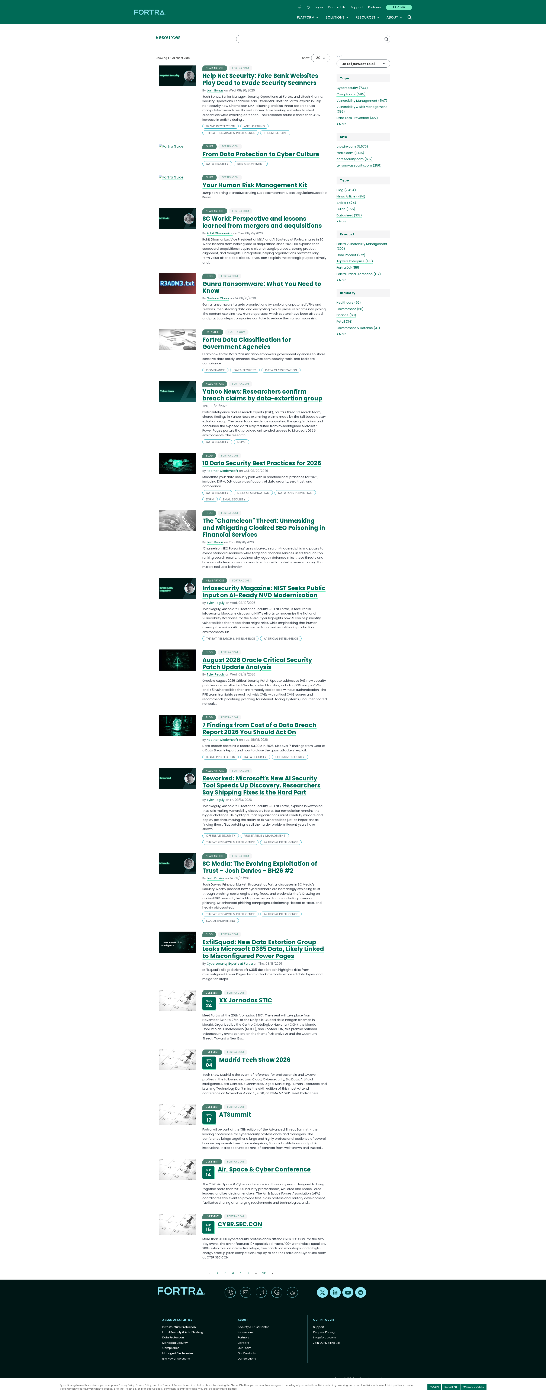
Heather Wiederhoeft (222, 471)
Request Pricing (324, 1332)
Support (357, 7)
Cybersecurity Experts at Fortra (230, 963)
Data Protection (173, 1337)
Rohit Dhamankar (219, 233)
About (394, 17)
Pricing (399, 7)
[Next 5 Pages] (256, 1273)
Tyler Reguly (216, 603)
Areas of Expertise (177, 1320)
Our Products (247, 1353)
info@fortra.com (324, 1337)
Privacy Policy (127, 1385)
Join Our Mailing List (326, 1343)
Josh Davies (215, 878)
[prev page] (210, 1273)
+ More (341, 124)
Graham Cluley (218, 298)
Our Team (244, 1348)
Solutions (337, 17)
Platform (308, 17)
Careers (243, 1343)
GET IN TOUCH (323, 1320)
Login (319, 7)
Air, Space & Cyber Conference (264, 1169)
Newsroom (245, 1332)
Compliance (171, 1348)
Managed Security (175, 1343)
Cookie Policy (143, 1385)
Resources (368, 17)
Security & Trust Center (253, 1327)
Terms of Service (172, 1385)
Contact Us (337, 7)
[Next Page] (272, 1273)
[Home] (150, 12)
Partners (374, 7)
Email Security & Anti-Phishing (182, 1332)
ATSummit (235, 1114)
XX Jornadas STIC (245, 1000)
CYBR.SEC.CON (240, 1224)
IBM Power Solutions (176, 1359)
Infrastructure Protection (179, 1327)
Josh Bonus (215, 90)
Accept (434, 1387)
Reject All (450, 1387)
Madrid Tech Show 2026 (254, 1060)
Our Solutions (247, 1359)
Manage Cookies (473, 1387)
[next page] (255, 1273)
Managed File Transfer (177, 1353)
